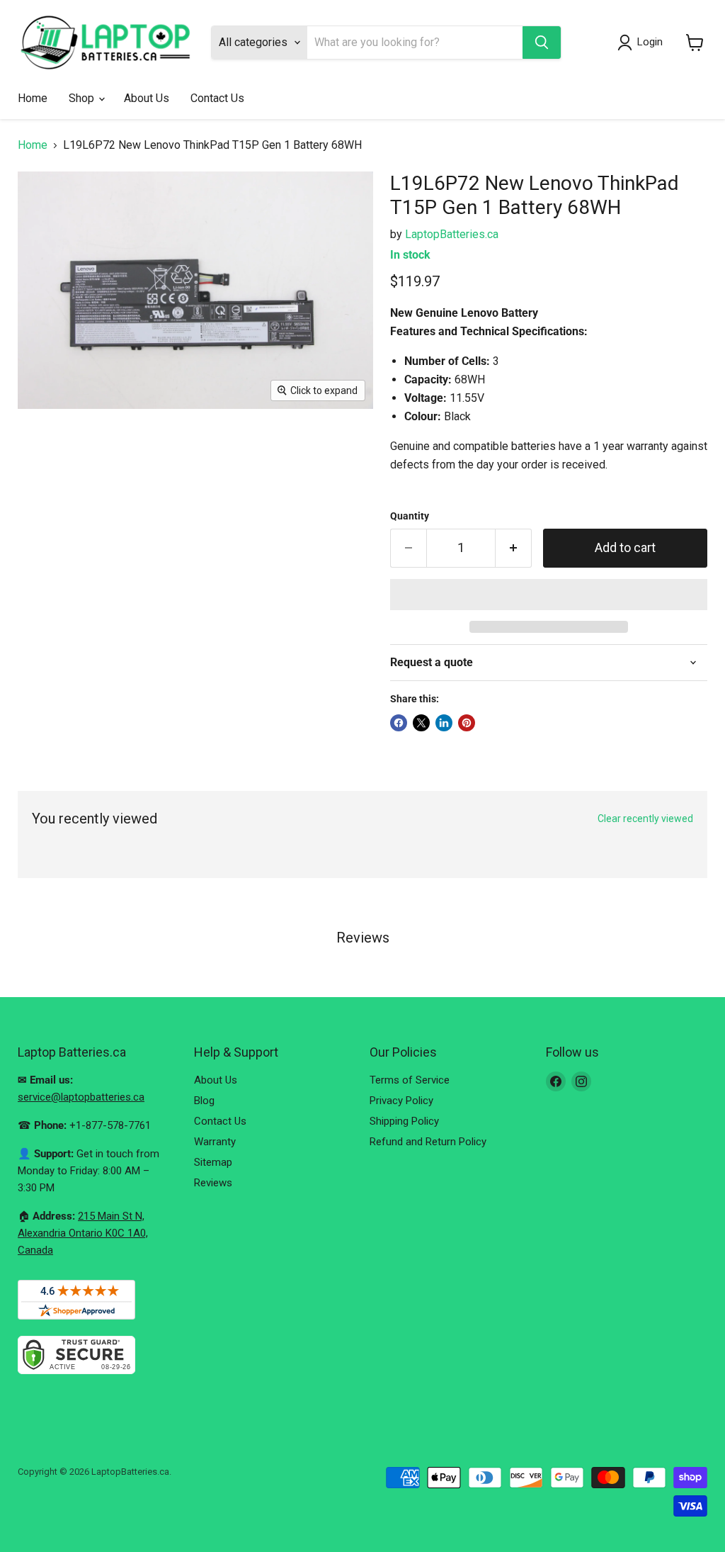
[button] (548, 594)
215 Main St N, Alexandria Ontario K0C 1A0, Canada (83, 1233)
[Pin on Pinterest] (466, 722)
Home (32, 98)
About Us (146, 98)
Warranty (215, 1141)
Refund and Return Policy (428, 1141)
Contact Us (217, 98)
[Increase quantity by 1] (514, 548)
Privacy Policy (401, 1100)
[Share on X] (421, 722)
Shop (83, 98)
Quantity (409, 516)
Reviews (213, 1182)
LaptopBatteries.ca (451, 234)
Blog (204, 1100)
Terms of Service (410, 1080)
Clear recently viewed (645, 818)
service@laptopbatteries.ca (81, 1097)
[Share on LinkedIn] (443, 722)
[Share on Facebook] (398, 722)
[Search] (542, 42)
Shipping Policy (404, 1121)
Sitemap (213, 1162)
